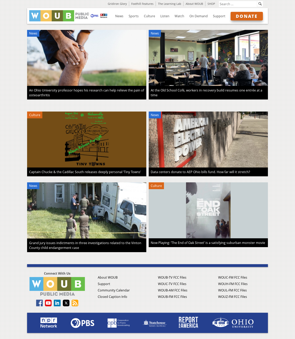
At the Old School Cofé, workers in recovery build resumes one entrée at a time (206, 92)
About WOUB (194, 4)
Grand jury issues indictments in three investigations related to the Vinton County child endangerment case (85, 245)
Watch (179, 16)
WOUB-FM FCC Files (172, 296)
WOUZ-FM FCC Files (232, 296)
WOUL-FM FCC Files (232, 290)
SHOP (211, 4)
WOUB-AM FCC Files (172, 290)
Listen (164, 16)
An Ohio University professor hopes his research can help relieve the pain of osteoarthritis (86, 92)
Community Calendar (114, 290)
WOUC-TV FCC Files (172, 284)
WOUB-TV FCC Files (172, 277)
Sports (134, 16)
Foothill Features (142, 4)
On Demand (198, 16)
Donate (247, 16)
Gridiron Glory (117, 4)
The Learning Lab (169, 4)
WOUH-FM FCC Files (233, 284)
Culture (149, 16)
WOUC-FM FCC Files (232, 277)
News (119, 16)
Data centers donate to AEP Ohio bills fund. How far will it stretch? (200, 172)
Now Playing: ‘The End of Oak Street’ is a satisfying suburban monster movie (208, 243)
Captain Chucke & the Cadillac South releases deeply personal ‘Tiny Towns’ (85, 172)
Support (219, 16)
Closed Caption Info (112, 296)
